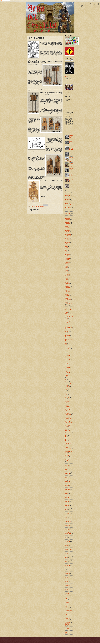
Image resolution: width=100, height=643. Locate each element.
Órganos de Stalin (68, 521)
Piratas (66, 536)
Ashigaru (66, 247)
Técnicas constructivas (68, 593)
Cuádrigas (66, 322)
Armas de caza (67, 214)
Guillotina (66, 426)
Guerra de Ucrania (68, 414)
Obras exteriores (67, 514)
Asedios (32, 206)
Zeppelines (66, 635)
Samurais (66, 572)
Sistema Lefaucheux (68, 582)
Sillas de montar (67, 580)
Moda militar (67, 490)
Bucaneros (66, 278)
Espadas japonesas (68, 359)
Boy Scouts (67, 275)
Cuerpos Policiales (68, 328)
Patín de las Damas (68, 529)
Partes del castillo (68, 526)
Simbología (66, 581)
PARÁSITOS (67, 76)
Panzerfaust (67, 524)
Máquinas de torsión (68, 472)
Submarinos (67, 590)
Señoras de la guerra (68, 574)
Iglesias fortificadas (68, 443)
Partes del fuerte (67, 528)
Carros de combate (68, 286)
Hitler (66, 436)
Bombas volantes (67, 274)
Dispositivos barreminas (68, 339)
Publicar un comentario (32, 211)
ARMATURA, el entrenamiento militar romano (71, 165)
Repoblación (67, 562)
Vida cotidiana (67, 628)
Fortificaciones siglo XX (68, 383)
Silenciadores (67, 578)
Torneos (66, 603)
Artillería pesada (67, 242)
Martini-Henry (67, 476)
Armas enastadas (67, 223)
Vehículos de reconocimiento (67, 624)
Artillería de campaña (68, 235)
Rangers (66, 557)
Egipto (66, 344)
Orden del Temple (67, 518)
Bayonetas (66, 266)
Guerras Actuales (67, 421)
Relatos (66, 561)
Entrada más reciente (31, 216)
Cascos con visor (67, 291)
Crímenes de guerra (68, 321)
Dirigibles (66, 336)
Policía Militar (67, 544)
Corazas (66, 319)
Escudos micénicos (68, 355)
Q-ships (66, 554)
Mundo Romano (67, 505)
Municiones (67, 506)
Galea (66, 390)
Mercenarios (67, 484)
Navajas (66, 509)
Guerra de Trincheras (68, 413)
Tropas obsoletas (67, 618)
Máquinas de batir (67, 470)
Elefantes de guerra (68, 348)
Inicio (46, 216)
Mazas (66, 480)
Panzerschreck (67, 525)
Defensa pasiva (67, 335)
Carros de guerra (67, 287)
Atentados (66, 250)
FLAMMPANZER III (71, 152)
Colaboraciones (67, 313)
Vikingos (66, 629)
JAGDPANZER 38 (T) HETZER (71, 136)
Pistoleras (66, 540)
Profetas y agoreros (68, 548)
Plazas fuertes (67, 542)
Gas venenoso (67, 397)
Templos (66, 599)
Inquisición (66, 447)
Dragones (66, 340)
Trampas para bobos (68, 611)
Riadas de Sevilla (67, 568)
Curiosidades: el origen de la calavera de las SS (71, 169)
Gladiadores (67, 401)
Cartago (66, 290)
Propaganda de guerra (68, 549)
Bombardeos (67, 271)
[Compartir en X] (45, 205)
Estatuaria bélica (67, 367)
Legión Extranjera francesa (69, 460)
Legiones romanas (68, 464)
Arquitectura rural (67, 230)
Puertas (66, 552)
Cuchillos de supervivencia (69, 325)
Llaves (66, 468)
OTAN (66, 522)
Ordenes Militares (67, 520)
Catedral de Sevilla (68, 299)
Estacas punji (67, 364)
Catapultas (66, 298)
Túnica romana (67, 619)
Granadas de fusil (67, 406)
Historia (66, 435)
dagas (66, 332)
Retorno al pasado (68, 566)
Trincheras (66, 614)
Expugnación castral (37, 206)
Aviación (66, 255)
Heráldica (66, 429)
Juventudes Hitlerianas (68, 451)
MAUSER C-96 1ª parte (71, 184)
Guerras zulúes (67, 425)
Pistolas (66, 537)
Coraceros (66, 318)
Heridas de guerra (67, 430)
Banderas (66, 263)
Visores (66, 631)
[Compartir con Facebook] (46, 205)
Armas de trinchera (68, 222)
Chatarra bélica (67, 308)
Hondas (66, 439)
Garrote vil (66, 394)
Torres (66, 606)
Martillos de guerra (68, 474)
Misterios (66, 488)
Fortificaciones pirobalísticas (67, 381)
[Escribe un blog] (44, 205)
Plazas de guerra (67, 541)
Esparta (66, 360)
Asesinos (66, 246)
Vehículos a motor (68, 622)
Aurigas (66, 251)
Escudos (66, 351)
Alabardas (66, 196)
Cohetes (66, 312)
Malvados (66, 469)
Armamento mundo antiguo (69, 208)
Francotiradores (67, 386)
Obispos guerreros (68, 513)
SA (65, 569)
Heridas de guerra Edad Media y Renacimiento (68, 432)
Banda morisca (67, 262)
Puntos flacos (67, 553)
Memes (66, 482)
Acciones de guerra (68, 195)
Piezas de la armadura (68, 533)
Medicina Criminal (67, 481)
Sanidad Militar (67, 573)
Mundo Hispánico (67, 502)
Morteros (66, 494)
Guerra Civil (67, 410)
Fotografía (66, 385)
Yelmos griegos (67, 633)
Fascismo (66, 371)
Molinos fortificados (68, 492)
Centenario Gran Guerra (68, 303)
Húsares (66, 440)
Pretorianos (67, 545)
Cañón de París (67, 283)
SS (65, 586)
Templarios (66, 598)
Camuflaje (66, 282)
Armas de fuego (67, 219)
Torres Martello (67, 607)
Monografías (67, 493)
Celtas (66, 302)
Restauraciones (67, 564)
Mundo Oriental (67, 504)
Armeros (66, 226)
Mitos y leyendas (67, 489)
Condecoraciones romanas (69, 316)
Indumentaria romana (68, 444)
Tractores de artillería (68, 610)
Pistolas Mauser (67, 538)
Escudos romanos (68, 356)
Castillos (66, 294)
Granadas (66, 405)
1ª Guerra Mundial (68, 192)
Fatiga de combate (68, 372)
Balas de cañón (67, 258)
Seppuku (66, 576)
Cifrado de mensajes (68, 309)
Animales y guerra (68, 200)
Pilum (66, 534)
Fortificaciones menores (68, 376)
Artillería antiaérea (68, 234)
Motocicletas (67, 497)
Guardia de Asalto (67, 409)
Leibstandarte (67, 465)
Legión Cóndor (67, 459)
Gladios (66, 402)
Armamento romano (68, 210)
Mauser (66, 478)
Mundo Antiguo (67, 498)
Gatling (66, 398)
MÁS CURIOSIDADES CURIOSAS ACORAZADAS (71, 148)
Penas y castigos (67, 530)
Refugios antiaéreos (68, 560)
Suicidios (66, 592)
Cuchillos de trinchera (68, 327)
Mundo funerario (67, 500)
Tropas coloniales (67, 615)
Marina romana (67, 473)
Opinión (66, 517)
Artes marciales (67, 231)
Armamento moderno (68, 207)
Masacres (66, 477)
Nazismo (66, 510)
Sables (66, 570)
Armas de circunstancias (69, 216)
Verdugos (66, 627)
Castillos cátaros (67, 295)
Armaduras (66, 203)
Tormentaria (42, 206)
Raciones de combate (68, 556)
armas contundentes (68, 213)
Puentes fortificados (68, 550)
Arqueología (67, 227)
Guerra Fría (67, 417)
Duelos (66, 343)
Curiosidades (67, 331)
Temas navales (67, 595)
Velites (66, 625)
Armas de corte (67, 218)
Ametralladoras (67, 199)
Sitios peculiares (67, 585)
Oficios (66, 516)
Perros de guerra (67, 532)
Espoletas (66, 363)
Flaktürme (66, 375)
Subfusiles (66, 589)
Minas (66, 486)
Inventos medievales (68, 448)
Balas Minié (67, 259)
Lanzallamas (67, 456)
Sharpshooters (67, 577)
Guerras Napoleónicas (68, 422)
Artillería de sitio (67, 238)
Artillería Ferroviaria (68, 239)
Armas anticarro (67, 212)
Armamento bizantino (68, 204)
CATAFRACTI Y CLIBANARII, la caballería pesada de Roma (71, 159)
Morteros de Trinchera (68, 496)
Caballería (66, 279)
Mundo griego (67, 501)
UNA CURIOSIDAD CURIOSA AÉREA (71, 175)
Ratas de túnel (67, 558)
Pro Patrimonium (67, 546)
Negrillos (66, 512)
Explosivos (66, 368)
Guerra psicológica (68, 418)
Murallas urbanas (67, 508)
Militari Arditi (67, 485)
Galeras (66, 393)
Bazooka (66, 267)
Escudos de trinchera (68, 352)
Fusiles (66, 389)
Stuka (66, 588)
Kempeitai (66, 452)
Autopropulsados (67, 254)
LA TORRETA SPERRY (70, 142)
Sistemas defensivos (68, 584)
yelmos (66, 632)
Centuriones (67, 305)
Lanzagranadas (67, 455)
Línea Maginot (67, 466)
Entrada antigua (59, 216)
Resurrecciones (67, 565)
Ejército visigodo (67, 347)
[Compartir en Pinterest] (47, 205)
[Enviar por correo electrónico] (43, 205)
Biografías (66, 270)
